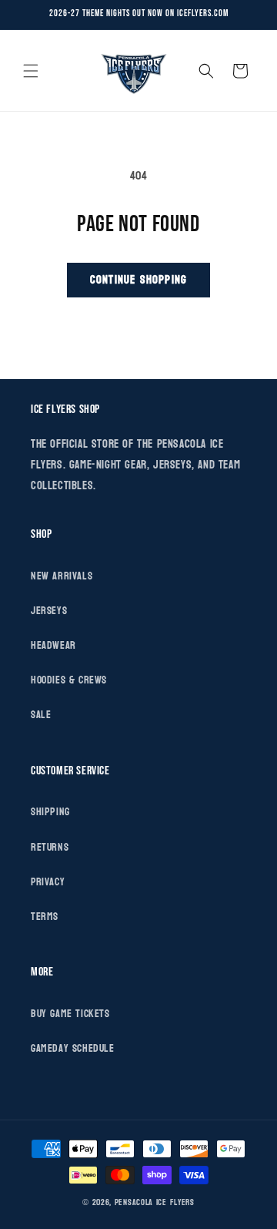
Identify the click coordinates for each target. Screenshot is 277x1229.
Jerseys (49, 610)
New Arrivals (61, 576)
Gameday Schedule (73, 1048)
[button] (31, 71)
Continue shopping (138, 280)
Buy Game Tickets (70, 1013)
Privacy (48, 882)
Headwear (53, 645)
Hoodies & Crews (69, 680)
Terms (44, 916)
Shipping (50, 811)
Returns (49, 847)
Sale (41, 714)
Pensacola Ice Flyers (155, 1202)
